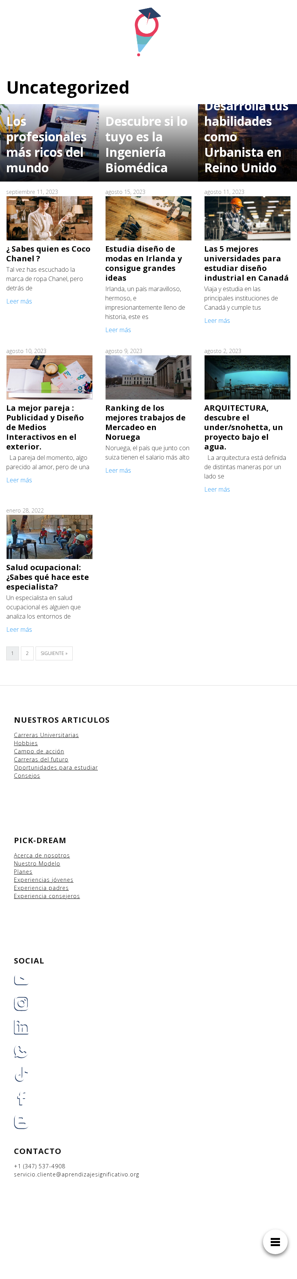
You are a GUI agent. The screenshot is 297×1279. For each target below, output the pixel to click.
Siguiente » (54, 653)
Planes (23, 871)
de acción (50, 751)
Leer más (19, 301)
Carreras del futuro (41, 759)
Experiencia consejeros (47, 896)
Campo (24, 751)
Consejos (27, 775)
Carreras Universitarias (46, 735)
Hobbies (26, 743)
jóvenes (62, 879)
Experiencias (33, 879)
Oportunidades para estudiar (56, 767)
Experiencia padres (41, 888)
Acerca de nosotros (42, 855)
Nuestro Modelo (37, 863)
